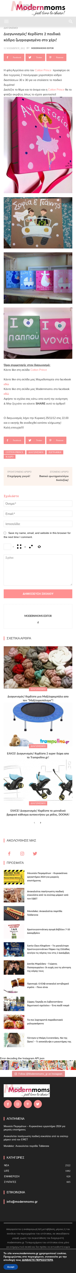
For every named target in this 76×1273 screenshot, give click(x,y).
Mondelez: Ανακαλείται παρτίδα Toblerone (26, 1146)
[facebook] (38, 622)
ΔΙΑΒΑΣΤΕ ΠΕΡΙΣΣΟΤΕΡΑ (37, 1260)
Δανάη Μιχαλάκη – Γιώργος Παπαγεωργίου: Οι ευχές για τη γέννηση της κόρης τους (49, 968)
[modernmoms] (38, 8)
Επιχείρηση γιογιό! (18, 476)
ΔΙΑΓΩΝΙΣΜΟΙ (38, 689)
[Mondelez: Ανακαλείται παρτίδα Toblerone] (14, 913)
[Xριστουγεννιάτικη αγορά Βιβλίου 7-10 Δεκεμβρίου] (14, 931)
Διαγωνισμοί (35, 452)
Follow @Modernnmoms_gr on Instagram (40, 1073)
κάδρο (9, 456)
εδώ (6, 384)
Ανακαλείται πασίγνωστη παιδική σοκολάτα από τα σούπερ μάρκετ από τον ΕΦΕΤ (47, 895)
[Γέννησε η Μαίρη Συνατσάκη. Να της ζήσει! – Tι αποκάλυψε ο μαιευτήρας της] (14, 1040)
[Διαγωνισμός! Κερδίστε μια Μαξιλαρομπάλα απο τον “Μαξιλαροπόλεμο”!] (38, 667)
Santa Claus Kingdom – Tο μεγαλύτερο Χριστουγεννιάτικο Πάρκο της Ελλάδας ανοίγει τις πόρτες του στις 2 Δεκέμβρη (48, 949)
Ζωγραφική (55, 452)
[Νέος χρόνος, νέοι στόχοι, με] (33, 1065)
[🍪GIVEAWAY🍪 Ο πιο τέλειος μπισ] (52, 1065)
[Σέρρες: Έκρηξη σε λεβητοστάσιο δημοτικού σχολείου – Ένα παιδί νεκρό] (14, 1004)
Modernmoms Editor (42, 48)
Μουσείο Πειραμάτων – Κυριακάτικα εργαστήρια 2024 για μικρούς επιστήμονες (47, 877)
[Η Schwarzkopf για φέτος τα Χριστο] (62, 1065)
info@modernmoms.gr (22, 1201)
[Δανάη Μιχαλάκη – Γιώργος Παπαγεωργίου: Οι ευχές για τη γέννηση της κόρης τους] (14, 967)
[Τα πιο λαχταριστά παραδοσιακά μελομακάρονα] (14, 1022)
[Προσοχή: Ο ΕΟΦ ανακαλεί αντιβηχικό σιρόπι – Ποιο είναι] (14, 985)
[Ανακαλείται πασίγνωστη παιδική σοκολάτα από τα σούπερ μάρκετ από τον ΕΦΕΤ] (14, 895)
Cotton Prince (44, 70)
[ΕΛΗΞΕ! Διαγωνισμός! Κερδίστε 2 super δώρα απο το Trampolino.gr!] (38, 724)
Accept (10, 1266)
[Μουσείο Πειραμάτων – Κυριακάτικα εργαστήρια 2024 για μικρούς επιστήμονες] (14, 877)
